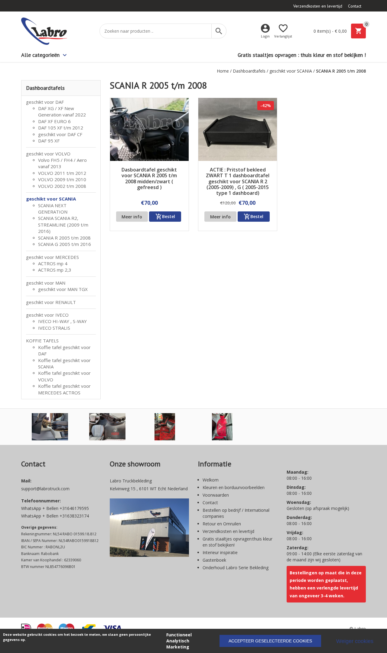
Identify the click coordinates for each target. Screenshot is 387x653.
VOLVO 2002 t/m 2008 (62, 186)
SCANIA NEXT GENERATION (52, 208)
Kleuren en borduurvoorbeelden (234, 487)
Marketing (177, 647)
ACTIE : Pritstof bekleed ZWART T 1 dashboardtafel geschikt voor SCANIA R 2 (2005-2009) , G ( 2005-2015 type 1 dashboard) (237, 181)
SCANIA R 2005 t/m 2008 (64, 238)
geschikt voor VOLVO (48, 154)
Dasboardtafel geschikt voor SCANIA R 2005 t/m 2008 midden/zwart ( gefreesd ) (149, 179)
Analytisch (177, 641)
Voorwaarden (216, 495)
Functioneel (179, 635)
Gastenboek (214, 560)
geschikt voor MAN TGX (63, 289)
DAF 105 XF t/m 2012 (60, 128)
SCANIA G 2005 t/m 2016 (64, 244)
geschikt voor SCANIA (290, 71)
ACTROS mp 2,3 (54, 270)
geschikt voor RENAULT (51, 302)
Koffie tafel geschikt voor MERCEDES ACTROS (64, 389)
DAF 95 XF (49, 141)
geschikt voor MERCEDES (52, 257)
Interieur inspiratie (220, 552)
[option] (50, 427)
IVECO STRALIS (54, 328)
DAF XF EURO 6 (54, 121)
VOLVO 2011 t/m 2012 (62, 173)
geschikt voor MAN (45, 283)
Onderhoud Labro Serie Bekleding (235, 567)
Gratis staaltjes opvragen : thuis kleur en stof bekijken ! (302, 54)
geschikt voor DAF (45, 102)
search (218, 31)
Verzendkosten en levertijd (317, 6)
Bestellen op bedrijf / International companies (236, 513)
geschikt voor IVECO (47, 315)
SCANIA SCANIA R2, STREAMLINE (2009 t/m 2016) (63, 224)
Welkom (211, 480)
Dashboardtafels (249, 71)
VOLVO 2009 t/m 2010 (62, 179)
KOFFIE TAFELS (42, 341)
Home (223, 71)
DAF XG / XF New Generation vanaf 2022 (62, 111)
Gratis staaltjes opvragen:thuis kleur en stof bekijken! (237, 542)
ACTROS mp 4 (52, 263)
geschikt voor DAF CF (60, 134)
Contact (354, 6)
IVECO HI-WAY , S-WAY (62, 321)
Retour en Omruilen (222, 524)
